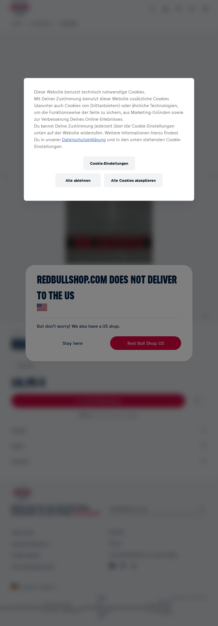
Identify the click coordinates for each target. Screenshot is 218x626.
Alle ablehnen (78, 180)
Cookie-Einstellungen (109, 163)
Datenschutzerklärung (84, 139)
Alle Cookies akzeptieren (133, 180)
